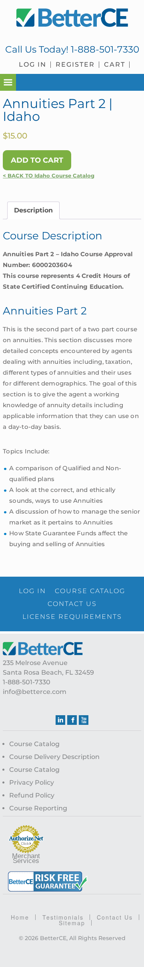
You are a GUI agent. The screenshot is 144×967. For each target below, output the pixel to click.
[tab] (33, 210)
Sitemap (72, 923)
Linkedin (60, 720)
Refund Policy (31, 795)
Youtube (83, 720)
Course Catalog (34, 744)
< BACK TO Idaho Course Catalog (48, 176)
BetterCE (72, 18)
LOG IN (32, 591)
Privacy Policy (31, 782)
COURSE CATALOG (90, 591)
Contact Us (115, 917)
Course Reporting (38, 808)
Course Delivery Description (54, 757)
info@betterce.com (34, 692)
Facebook (72, 720)
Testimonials (63, 917)
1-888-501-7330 (105, 49)
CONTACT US (72, 604)
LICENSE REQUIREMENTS (72, 616)
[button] (8, 82)
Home (20, 917)
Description (33, 210)
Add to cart (37, 160)
